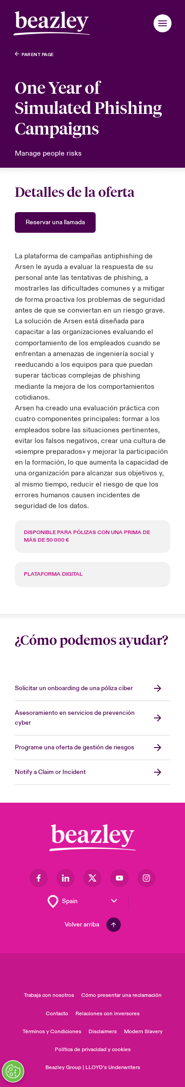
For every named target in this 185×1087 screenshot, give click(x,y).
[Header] (51, 23)
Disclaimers (102, 1031)
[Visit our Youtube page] (119, 878)
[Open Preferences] (13, 1071)
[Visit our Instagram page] (146, 878)
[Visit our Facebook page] (39, 878)
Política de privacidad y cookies (93, 1049)
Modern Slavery (143, 1031)
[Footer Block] (92, 838)
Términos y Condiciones (51, 1031)
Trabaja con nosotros (49, 995)
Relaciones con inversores (107, 1013)
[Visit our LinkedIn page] (66, 878)
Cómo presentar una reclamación (121, 995)
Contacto (57, 1013)
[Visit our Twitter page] (92, 878)
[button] (163, 23)
